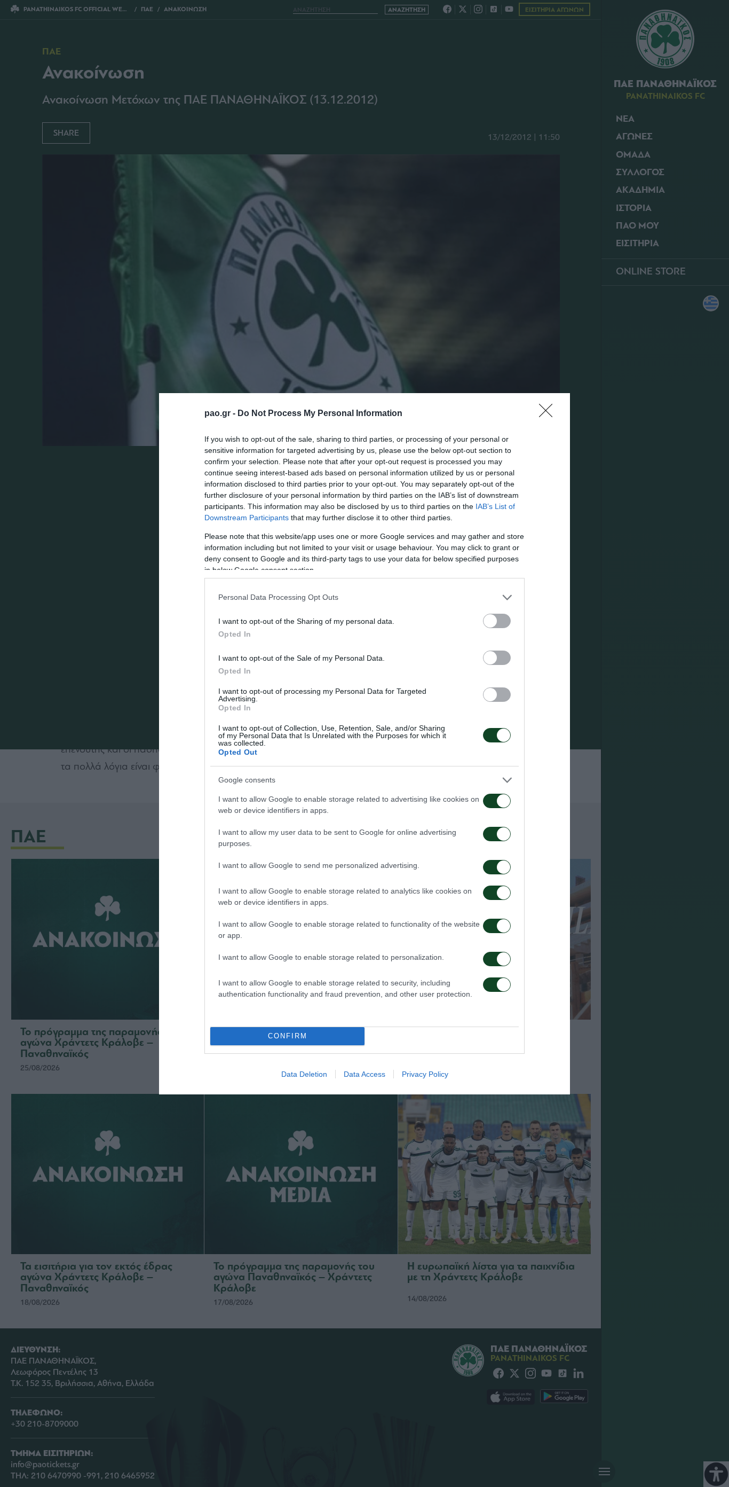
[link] (549, 414)
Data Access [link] (364, 1074)
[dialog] (364, 743)
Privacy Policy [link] (425, 1074)
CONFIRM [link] (287, 1036)
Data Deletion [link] (304, 1074)
